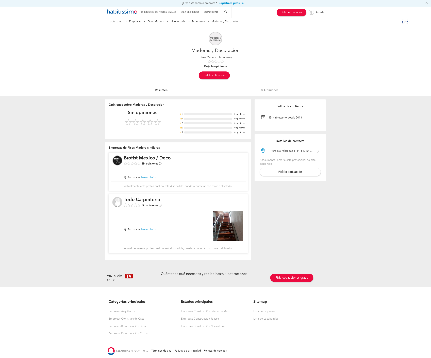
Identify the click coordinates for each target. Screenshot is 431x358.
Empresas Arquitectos (122, 311)
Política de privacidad (187, 351)
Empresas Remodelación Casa (127, 326)
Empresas (135, 21)
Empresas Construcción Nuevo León (203, 326)
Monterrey (198, 21)
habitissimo (116, 21)
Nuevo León (178, 21)
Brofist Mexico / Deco (147, 158)
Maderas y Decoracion (225, 21)
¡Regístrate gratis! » (231, 3)
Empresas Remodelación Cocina (128, 333)
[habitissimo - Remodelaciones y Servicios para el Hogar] (122, 11)
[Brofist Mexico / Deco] (117, 160)
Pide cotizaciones (291, 12)
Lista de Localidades (265, 319)
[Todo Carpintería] (117, 202)
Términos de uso (161, 351)
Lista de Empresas (264, 311)
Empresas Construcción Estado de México (207, 311)
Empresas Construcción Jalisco (200, 319)
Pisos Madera (156, 21)
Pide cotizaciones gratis (291, 277)
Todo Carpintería (142, 200)
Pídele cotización (214, 75)
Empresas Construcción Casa (126, 319)
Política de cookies (215, 351)
